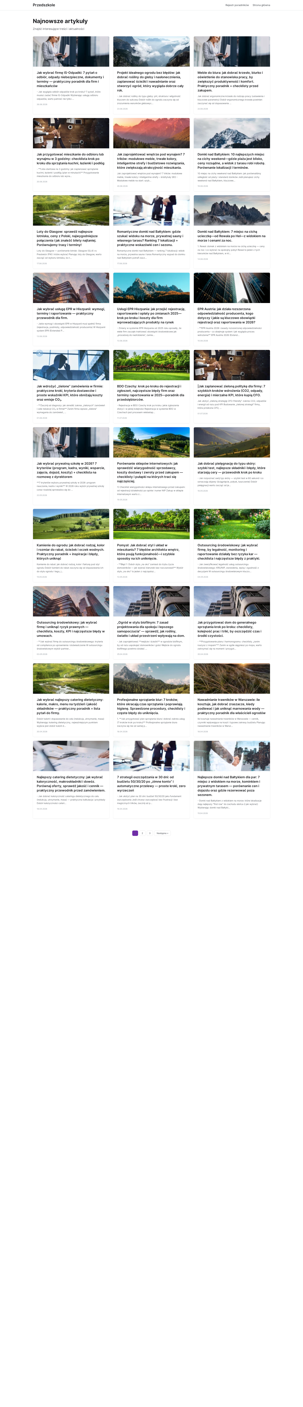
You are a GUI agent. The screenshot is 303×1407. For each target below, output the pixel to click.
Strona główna (261, 5)
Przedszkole (44, 5)
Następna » (162, 833)
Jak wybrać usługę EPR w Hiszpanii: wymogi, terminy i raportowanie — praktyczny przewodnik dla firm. (71, 313)
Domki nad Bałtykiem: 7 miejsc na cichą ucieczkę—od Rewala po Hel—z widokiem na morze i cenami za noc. (231, 236)
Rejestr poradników (237, 5)
